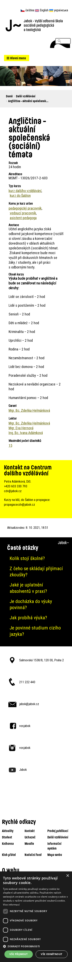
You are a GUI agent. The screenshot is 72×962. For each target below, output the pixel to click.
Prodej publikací (57, 831)
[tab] (36, 558)
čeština (29, 10)
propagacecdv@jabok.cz (19, 504)
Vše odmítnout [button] (51, 954)
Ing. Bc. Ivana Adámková (26, 433)
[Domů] (36, 25)
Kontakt (30, 831)
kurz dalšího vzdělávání (25, 191)
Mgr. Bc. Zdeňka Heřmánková (29, 410)
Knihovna (8, 843)
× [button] (67, 875)
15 (10, 445)
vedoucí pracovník (23, 213)
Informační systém (54, 846)
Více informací (11, 904)
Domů (9, 96)
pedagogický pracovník (25, 208)
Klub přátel (9, 855)
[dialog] (36, 916)
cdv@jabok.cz (13, 491)
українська (61, 10)
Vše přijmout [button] (18, 954)
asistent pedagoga (23, 218)
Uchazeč (30, 837)
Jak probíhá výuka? (28, 618)
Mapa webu (54, 855)
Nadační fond (33, 855)
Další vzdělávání (25, 96)
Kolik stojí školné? (27, 558)
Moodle (29, 843)
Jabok (23, 770)
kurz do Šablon (20, 195)
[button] (16, 58)
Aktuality (7, 831)
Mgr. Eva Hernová (21, 428)
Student (7, 837)
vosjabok (24, 726)
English (44, 10)
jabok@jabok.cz (29, 704)
